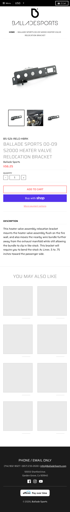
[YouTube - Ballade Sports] (41, 481)
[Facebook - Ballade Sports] (29, 481)
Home (12, 32)
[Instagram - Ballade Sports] (35, 481)
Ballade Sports (11, 162)
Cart (63, 3)
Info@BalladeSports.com (53, 466)
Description (10, 221)
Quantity (7, 173)
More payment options (35, 206)
